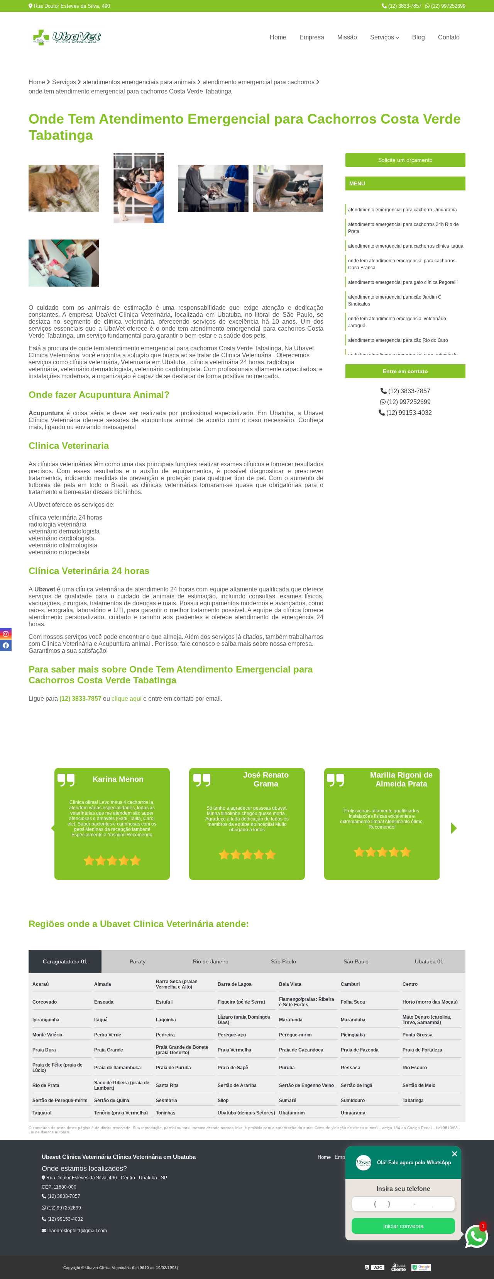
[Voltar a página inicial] (67, 37)
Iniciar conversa (403, 1226)
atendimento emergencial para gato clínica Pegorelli (403, 282)
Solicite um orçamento (405, 160)
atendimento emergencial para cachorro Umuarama (402, 209)
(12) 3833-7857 (404, 6)
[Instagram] (6, 634)
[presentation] (43, 858)
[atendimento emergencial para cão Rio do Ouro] (213, 188)
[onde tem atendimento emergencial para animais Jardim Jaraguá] (64, 188)
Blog (418, 37)
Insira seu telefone (403, 1189)
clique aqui (127, 698)
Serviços (382, 37)
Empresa (311, 37)
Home (278, 37)
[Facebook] (6, 645)
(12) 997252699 (447, 6)
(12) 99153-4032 (408, 412)
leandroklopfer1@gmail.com (76, 1230)
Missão (347, 37)
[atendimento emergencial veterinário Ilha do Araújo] (64, 263)
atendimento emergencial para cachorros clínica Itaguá (406, 246)
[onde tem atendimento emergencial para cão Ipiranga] (288, 188)
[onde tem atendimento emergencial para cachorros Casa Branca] (138, 188)
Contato (449, 37)
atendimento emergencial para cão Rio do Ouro (398, 340)
